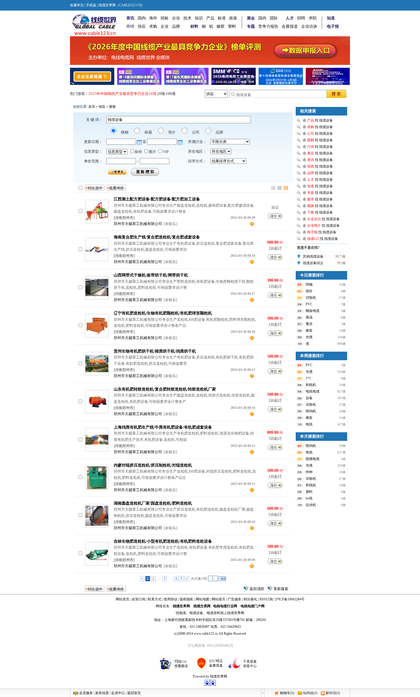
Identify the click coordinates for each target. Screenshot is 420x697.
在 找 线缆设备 (318, 120)
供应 (142, 26)
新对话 (331, 693)
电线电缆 (312, 391)
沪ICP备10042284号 (290, 599)
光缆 (309, 337)
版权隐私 (186, 599)
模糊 (124, 132)
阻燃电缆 (312, 459)
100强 (170, 93)
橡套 (309, 330)
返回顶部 (256, 589)
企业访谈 (309, 26)
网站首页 (122, 599)
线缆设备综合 (313, 263)
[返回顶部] (262, 692)
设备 (309, 398)
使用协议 (170, 599)
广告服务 (234, 599)
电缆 (182, 613)
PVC (309, 304)
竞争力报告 (268, 26)
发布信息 (102, 693)
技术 (187, 18)
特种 (309, 472)
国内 (142, 18)
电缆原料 (213, 613)
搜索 (112, 107)
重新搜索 (280, 589)
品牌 (176, 26)
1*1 (308, 378)
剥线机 (311, 385)
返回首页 (134, 693)
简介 (171, 132)
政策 (233, 18)
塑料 (232, 26)
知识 (199, 18)
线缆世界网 (181, 606)
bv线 (309, 498)
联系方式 (154, 599)
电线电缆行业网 (225, 606)
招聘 (301, 18)
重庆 (309, 324)
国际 (274, 18)
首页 (91, 107)
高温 (309, 317)
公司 (195, 132)
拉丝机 (311, 505)
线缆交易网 (202, 606)
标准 (222, 18)
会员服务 (86, 693)
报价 (309, 291)
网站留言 (218, 599)
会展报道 (290, 26)
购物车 (285, 693)
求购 (153, 26)
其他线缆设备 (313, 256)
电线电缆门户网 (253, 606)
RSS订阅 (266, 599)
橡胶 (221, 26)
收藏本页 (77, 5)
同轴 (309, 284)
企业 (176, 18)
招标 (165, 18)
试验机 (311, 298)
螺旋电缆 (312, 311)
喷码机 (311, 411)
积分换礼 (250, 599)
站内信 (308, 693)
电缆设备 (196, 613)
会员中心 (118, 693)
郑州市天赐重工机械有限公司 (138, 224)
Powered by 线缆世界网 (210, 676)
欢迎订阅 (138, 599)
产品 (210, 18)
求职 (313, 18)
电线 (309, 424)
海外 (153, 18)
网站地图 (202, 599)
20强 (161, 93)
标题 (148, 132)
